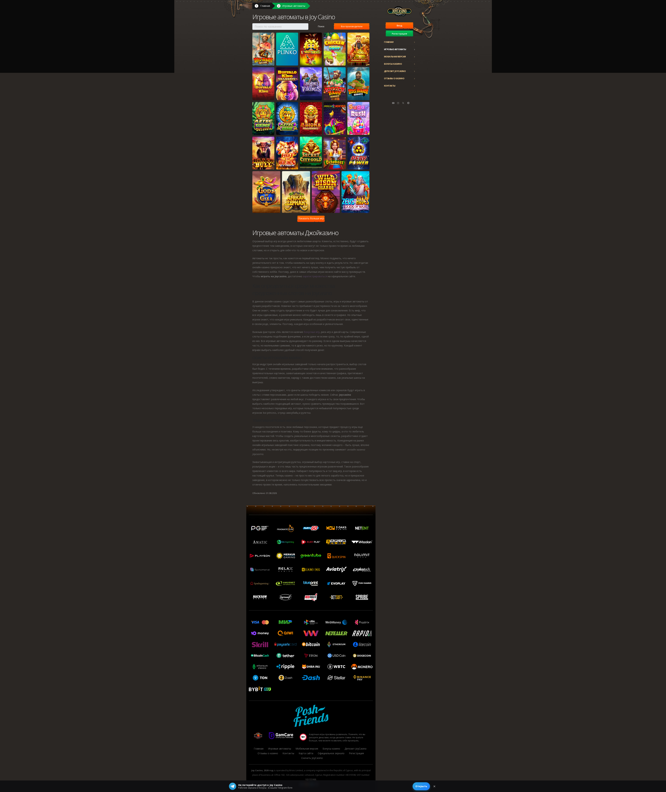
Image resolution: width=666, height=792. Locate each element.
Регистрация (399, 33)
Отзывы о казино (394, 78)
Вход (399, 25)
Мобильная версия (395, 56)
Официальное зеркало (331, 753)
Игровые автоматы (395, 49)
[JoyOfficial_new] (403, 103)
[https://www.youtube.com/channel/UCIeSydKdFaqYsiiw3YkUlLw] (393, 103)
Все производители (351, 26)
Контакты (389, 85)
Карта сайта (306, 753)
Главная (389, 42)
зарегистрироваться (315, 276)
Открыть (421, 786)
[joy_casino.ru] (398, 103)
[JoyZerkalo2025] (408, 103)
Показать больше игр (311, 218)
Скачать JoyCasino (312, 758)
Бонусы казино (393, 63)
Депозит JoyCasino (395, 71)
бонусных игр (312, 332)
